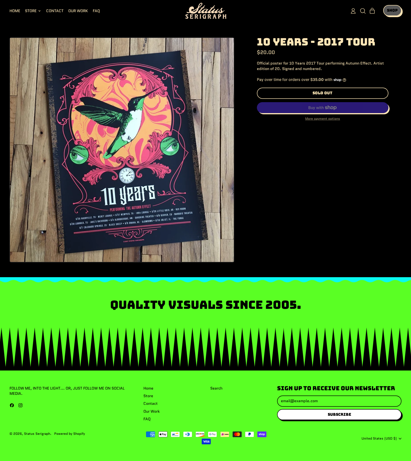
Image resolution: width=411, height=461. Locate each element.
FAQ (96, 11)
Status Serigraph (37, 433)
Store (148, 396)
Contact (55, 11)
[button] (362, 11)
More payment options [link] (322, 118)
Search (216, 388)
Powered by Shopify (69, 433)
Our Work (78, 11)
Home (15, 11)
